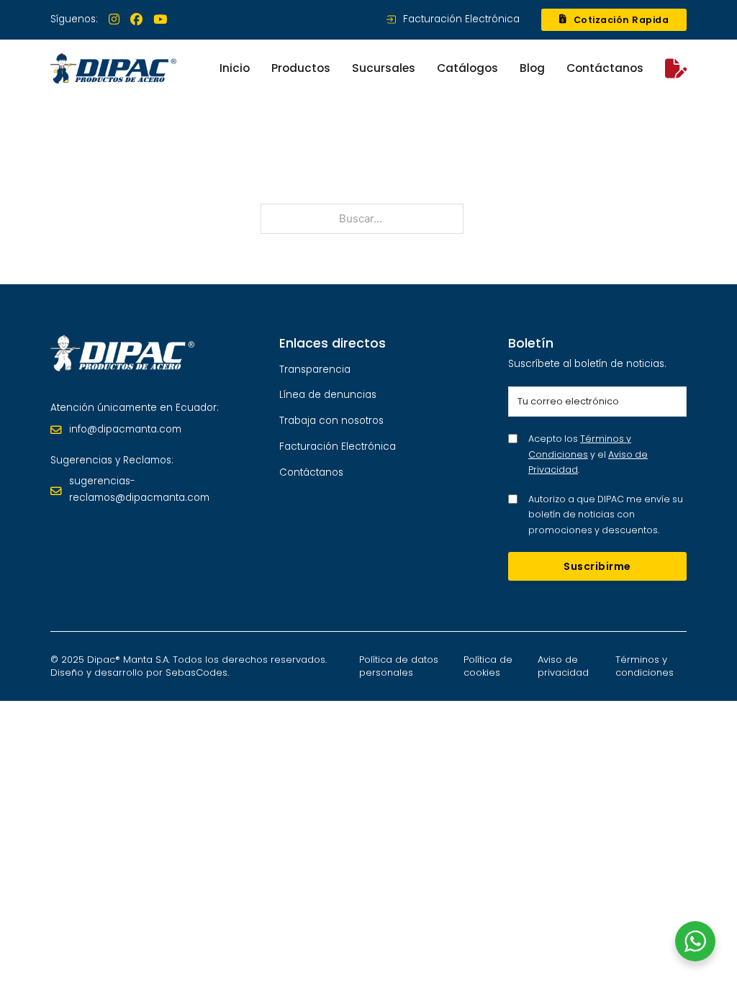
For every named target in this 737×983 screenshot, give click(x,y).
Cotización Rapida (621, 20)
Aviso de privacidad (563, 666)
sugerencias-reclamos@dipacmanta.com (139, 489)
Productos (300, 68)
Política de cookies (488, 666)
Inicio (235, 68)
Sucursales (383, 68)
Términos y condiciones (644, 666)
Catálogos (467, 68)
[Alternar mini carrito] (676, 68)
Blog (532, 68)
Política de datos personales (398, 666)
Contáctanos (604, 68)
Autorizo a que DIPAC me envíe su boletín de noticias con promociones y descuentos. (605, 514)
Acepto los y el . (588, 454)
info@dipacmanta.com (125, 429)
